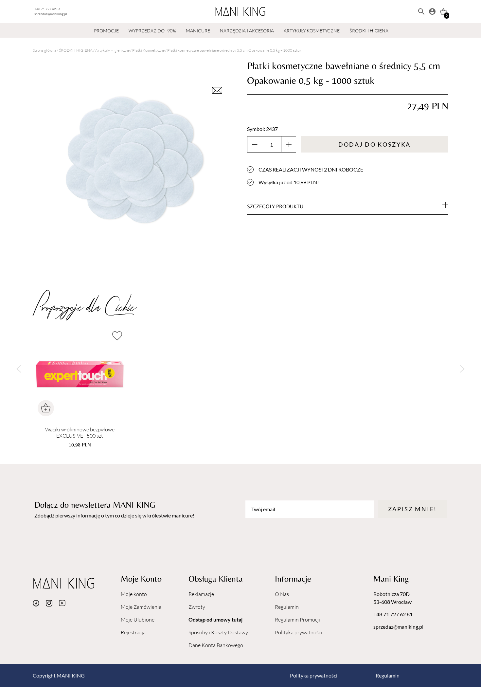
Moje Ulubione (137, 619)
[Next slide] (462, 369)
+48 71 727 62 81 (47, 9)
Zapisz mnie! (412, 509)
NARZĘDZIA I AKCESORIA (247, 30)
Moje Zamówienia (141, 607)
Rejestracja (133, 632)
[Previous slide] (19, 369)
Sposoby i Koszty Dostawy (218, 632)
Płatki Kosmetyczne (148, 50)
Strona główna (44, 50)
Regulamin (287, 607)
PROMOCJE (106, 30)
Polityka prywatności (298, 632)
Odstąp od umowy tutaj (215, 619)
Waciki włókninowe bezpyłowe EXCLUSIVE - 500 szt (80, 432)
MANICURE (198, 30)
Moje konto (134, 594)
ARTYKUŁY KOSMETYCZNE (312, 30)
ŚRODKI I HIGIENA (368, 30)
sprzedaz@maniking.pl (50, 14)
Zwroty (196, 607)
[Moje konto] (432, 11)
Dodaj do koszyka (374, 144)
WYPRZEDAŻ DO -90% (152, 30)
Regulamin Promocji (297, 619)
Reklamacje (201, 594)
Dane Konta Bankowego (215, 645)
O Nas (282, 594)
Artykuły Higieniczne (112, 50)
